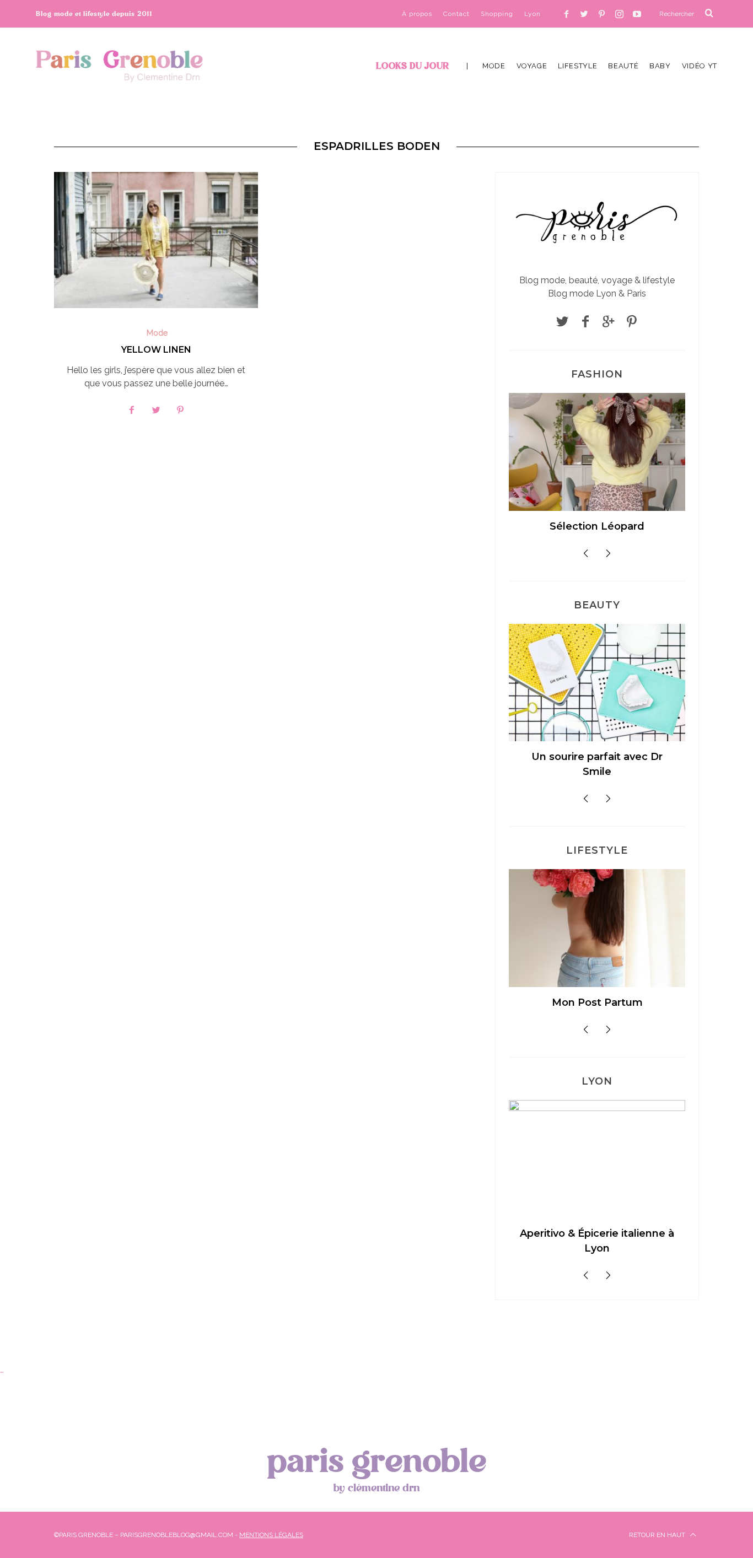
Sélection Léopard (597, 526)
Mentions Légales (271, 1535)
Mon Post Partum (597, 1002)
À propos (417, 14)
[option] (597, 467)
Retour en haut (658, 1535)
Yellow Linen (156, 349)
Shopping (497, 14)
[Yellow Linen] (156, 240)
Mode (157, 332)
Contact (456, 14)
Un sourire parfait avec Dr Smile (597, 764)
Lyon (532, 14)
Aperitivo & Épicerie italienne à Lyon (597, 1240)
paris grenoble (376, 1467)
